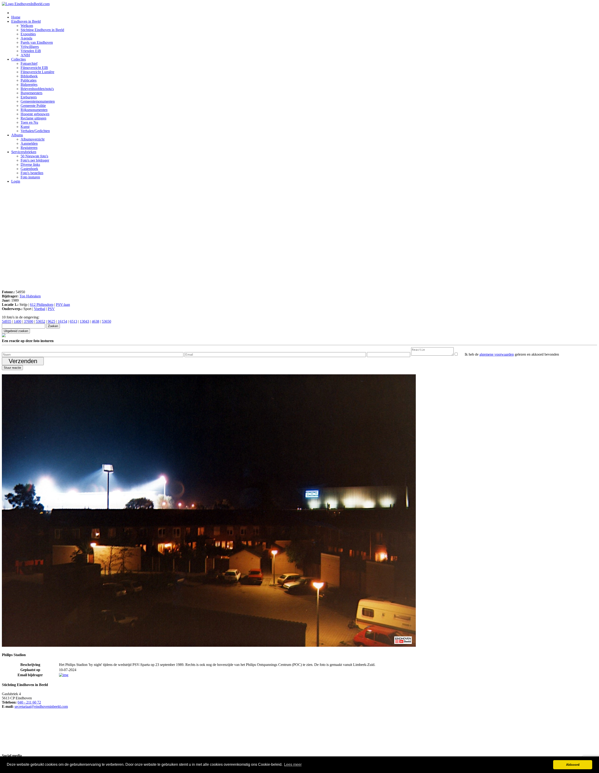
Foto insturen (30, 177)
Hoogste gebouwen (35, 114)
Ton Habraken (30, 296)
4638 (95, 321)
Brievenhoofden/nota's (37, 89)
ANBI (25, 55)
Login (15, 181)
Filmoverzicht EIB (34, 68)
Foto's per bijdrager (35, 160)
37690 (28, 321)
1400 (17, 321)
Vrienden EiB (31, 51)
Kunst (25, 127)
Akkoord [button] (573, 764)
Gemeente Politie (33, 106)
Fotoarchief (29, 63)
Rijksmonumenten (34, 110)
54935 (6, 321)
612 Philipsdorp (41, 305)
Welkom (27, 26)
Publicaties (29, 80)
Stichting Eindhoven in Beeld (42, 30)
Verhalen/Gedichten (35, 131)
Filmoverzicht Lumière (37, 72)
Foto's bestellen (32, 173)
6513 (73, 321)
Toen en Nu (29, 122)
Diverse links (30, 164)
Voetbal (39, 309)
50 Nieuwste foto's (34, 156)
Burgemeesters (31, 93)
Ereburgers (29, 97)
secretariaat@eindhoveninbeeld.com (41, 706)
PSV (51, 309)
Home (15, 17)
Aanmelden (29, 143)
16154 (62, 321)
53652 (40, 321)
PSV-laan (63, 305)
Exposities (28, 34)
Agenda (26, 38)
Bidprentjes (29, 85)
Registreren (29, 148)
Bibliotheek (29, 76)
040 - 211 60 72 (29, 702)
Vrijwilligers (30, 47)
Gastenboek (29, 169)
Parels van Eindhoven (37, 42)
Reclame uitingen (33, 118)
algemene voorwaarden (496, 354)
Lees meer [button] (293, 764)
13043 (84, 321)
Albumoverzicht (32, 139)
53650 (106, 321)
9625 (51, 321)
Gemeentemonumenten (38, 101)
